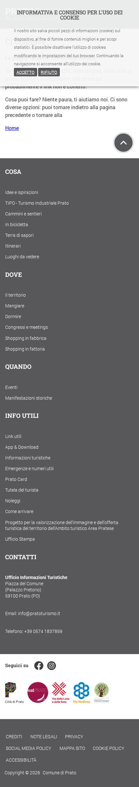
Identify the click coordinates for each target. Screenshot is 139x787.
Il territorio (15, 295)
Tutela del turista (21, 490)
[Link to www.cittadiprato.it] (14, 700)
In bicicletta (16, 224)
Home (12, 127)
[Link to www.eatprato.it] (37, 700)
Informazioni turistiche (27, 458)
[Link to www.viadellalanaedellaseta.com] (60, 700)
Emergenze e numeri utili (29, 468)
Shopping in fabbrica (26, 338)
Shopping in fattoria (25, 349)
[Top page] (123, 142)
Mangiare (14, 306)
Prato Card (16, 479)
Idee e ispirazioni (21, 192)
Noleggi (12, 500)
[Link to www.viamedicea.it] (81, 700)
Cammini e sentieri (23, 214)
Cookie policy (108, 748)
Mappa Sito (72, 748)
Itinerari (13, 246)
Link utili (13, 436)
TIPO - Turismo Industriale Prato (37, 203)
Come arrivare (19, 511)
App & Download (21, 447)
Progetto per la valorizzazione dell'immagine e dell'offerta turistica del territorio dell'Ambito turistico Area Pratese (61, 525)
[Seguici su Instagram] (51, 665)
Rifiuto (49, 72)
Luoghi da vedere (22, 256)
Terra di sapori (19, 235)
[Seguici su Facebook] (38, 665)
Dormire (13, 316)
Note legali (43, 736)
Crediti (14, 736)
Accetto (25, 72)
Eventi (11, 387)
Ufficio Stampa (20, 539)
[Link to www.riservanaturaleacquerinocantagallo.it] (101, 700)
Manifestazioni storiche (28, 398)
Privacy (74, 736)
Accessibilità (21, 760)
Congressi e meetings (26, 327)
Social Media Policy (28, 748)
